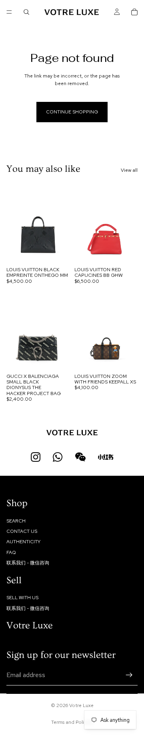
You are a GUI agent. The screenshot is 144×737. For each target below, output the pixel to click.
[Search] (26, 12)
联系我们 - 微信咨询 (27, 563)
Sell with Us (22, 597)
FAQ (11, 552)
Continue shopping (72, 112)
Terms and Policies (72, 722)
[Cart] (134, 12)
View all (129, 170)
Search (16, 520)
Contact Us (21, 531)
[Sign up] (129, 675)
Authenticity (23, 541)
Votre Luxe (81, 705)
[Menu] (9, 12)
